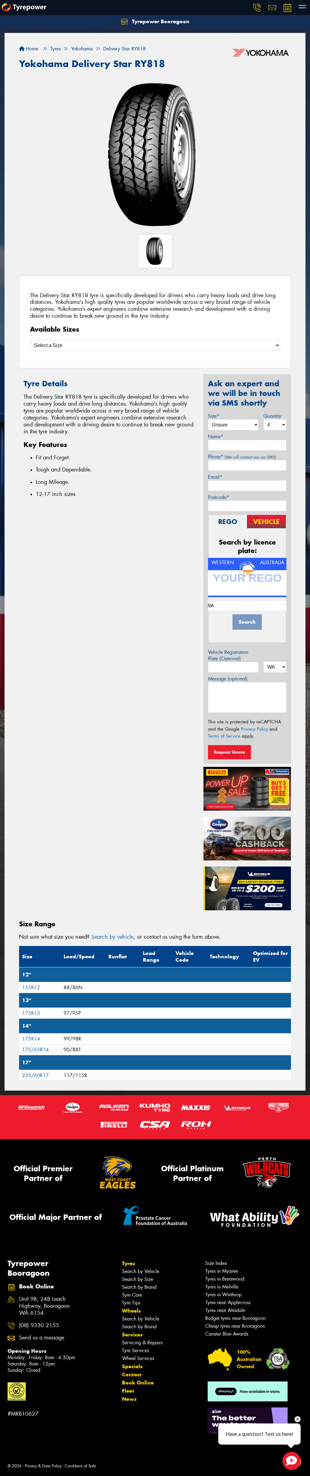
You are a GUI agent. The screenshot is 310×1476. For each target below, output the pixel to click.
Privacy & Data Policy (43, 1465)
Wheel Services (138, 1358)
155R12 (31, 987)
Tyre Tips (131, 1303)
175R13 (31, 1013)
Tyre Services (135, 1350)
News (129, 1399)
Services (132, 1334)
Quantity (272, 416)
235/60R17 (35, 1075)
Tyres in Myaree (221, 1271)
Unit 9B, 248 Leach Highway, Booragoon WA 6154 (44, 1306)
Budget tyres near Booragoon (235, 1318)
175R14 (31, 1039)
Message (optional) (228, 679)
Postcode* (218, 497)
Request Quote (229, 752)
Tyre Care (132, 1295)
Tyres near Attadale (225, 1310)
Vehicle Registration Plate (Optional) (228, 655)
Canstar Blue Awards (226, 1334)
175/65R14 (35, 1050)
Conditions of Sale (80, 1465)
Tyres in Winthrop (223, 1294)
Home (31, 49)
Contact (131, 1374)
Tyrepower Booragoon (160, 21)
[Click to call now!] (257, 7)
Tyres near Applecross (227, 1302)
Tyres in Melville (221, 1287)
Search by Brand (139, 1287)
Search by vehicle (112, 937)
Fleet (128, 1391)
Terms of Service (224, 736)
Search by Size (137, 1279)
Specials (132, 1366)
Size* (213, 416)
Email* (215, 477)
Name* (215, 436)
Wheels (131, 1310)
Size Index (216, 1263)
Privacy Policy (254, 729)
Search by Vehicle (140, 1271)
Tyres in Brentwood (224, 1279)
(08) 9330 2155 (39, 1325)
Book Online (138, 1382)
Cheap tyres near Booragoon (235, 1326)
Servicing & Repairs (142, 1342)
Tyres (128, 1263)
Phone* (242, 457)
